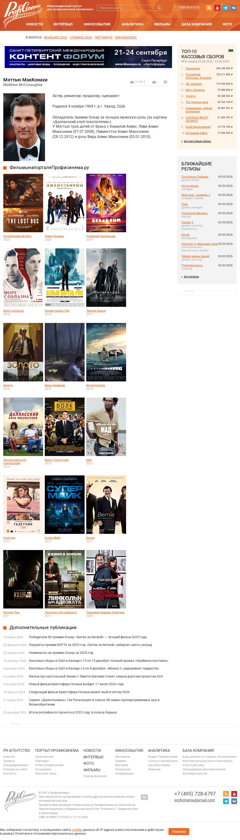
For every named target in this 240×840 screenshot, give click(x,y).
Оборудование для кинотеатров (204, 769)
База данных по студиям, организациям (209, 756)
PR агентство (16, 750)
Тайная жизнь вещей (195, 256)
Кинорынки (123, 769)
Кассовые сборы (159, 765)
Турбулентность (192, 265)
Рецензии (154, 769)
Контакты (9, 773)
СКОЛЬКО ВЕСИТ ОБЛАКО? (197, 119)
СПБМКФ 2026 (81, 37)
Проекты (9, 761)
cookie (77, 830)
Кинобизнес (126, 37)
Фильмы (162, 24)
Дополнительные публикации (43, 627)
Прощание (193, 68)
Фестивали (122, 756)
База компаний (197, 24)
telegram (225, 7)
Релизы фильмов (95, 776)
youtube (217, 7)
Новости (34, 24)
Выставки (121, 765)
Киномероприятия (195, 773)
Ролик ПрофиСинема (49, 765)
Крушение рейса (196, 133)
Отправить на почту (165, 81)
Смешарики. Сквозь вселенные (199, 110)
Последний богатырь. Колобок (198, 76)
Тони (184, 204)
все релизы (191, 276)
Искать (159, 8)
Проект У (187, 222)
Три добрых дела (197, 102)
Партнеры (42, 761)
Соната (190, 96)
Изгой (185, 234)
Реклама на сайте (15, 769)
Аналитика (132, 24)
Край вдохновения (198, 127)
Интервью (63, 24)
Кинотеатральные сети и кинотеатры (207, 761)
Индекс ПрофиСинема (163, 756)
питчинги (103, 37)
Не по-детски (190, 186)
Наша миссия (44, 756)
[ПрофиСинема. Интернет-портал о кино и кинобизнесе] (22, 10)
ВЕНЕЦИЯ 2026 (55, 37)
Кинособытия (97, 24)
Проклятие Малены (194, 213)
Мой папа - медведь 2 (195, 195)
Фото (227, 24)
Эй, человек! (194, 84)
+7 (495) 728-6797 (195, 794)
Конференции (124, 773)
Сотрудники (43, 769)
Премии (120, 761)
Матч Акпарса (195, 90)
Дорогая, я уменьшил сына (199, 244)
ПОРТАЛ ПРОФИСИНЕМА (57, 750)
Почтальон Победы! (194, 176)
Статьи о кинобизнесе (162, 761)
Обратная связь (46, 773)
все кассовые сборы (197, 141)
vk (233, 7)
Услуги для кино (193, 765)
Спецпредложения (15, 765)
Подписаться (188, 7)
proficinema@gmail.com (194, 800)
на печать (154, 82)
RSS (209, 7)
